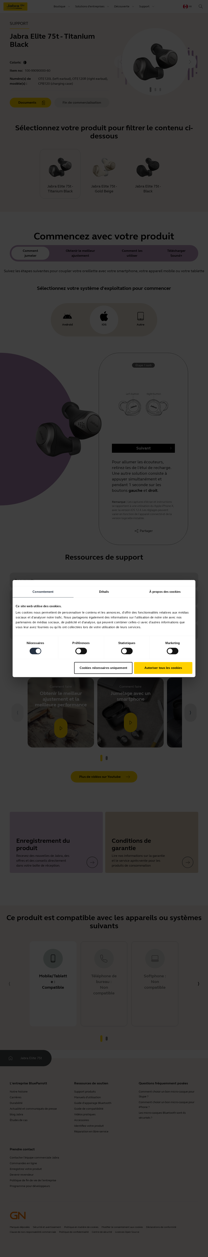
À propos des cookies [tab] (165, 591)
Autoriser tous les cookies (163, 668)
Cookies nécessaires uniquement (103, 668)
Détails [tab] (104, 591)
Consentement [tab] (42, 591)
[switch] (81, 651)
